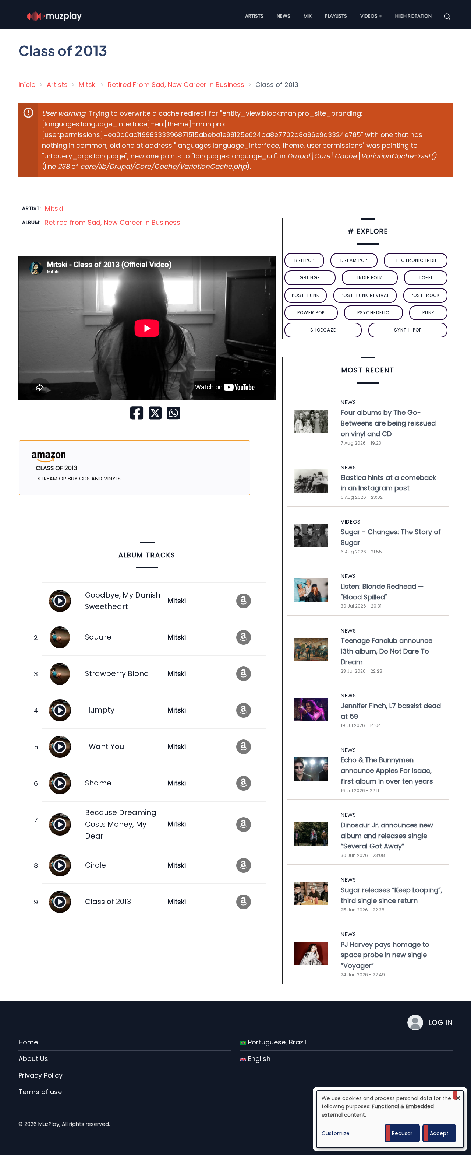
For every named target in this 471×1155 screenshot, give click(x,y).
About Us (33, 1058)
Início (27, 84)
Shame (98, 783)
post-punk (305, 295)
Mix (308, 16)
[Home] (53, 16)
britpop (304, 260)
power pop (311, 312)
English (258, 1058)
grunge (310, 277)
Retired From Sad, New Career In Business (176, 84)
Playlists (336, 16)
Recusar (402, 1133)
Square (98, 637)
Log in (440, 1022)
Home (28, 1042)
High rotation (413, 16)
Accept (439, 1133)
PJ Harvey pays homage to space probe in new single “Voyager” (385, 955)
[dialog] (390, 1119)
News (283, 16)
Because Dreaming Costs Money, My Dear (120, 824)
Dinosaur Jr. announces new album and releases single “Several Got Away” (387, 835)
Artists (254, 16)
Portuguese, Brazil (276, 1042)
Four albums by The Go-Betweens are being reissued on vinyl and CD (388, 423)
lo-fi (425, 277)
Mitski (88, 84)
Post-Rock (425, 295)
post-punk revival (365, 295)
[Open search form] (447, 16)
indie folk (369, 277)
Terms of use (40, 1091)
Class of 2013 (108, 901)
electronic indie (416, 260)
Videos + (371, 16)
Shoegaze (323, 330)
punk (428, 312)
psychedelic (373, 312)
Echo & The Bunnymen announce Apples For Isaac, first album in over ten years (387, 770)
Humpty (99, 710)
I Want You (104, 746)
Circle (95, 865)
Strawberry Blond (117, 673)
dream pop (353, 260)
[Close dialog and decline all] (458, 1095)
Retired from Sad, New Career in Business (112, 222)
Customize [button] (336, 1133)
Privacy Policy (40, 1075)
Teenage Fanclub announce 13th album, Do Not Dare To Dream (386, 651)
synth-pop (408, 330)
